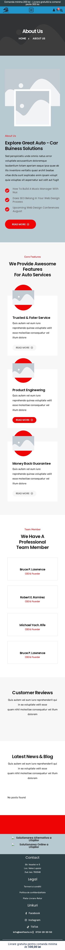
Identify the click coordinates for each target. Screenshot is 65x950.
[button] (31, 10)
